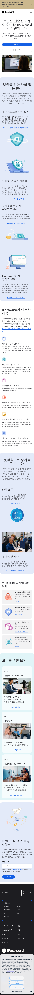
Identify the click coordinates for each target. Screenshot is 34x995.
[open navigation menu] (31, 12)
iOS (5, 913)
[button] (26, 893)
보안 (6, 893)
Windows (7, 909)
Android (6, 916)
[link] (17, 44)
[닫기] (31, 4)
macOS (6, 906)
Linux (18, 909)
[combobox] (26, 893)
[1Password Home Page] (8, 12)
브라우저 (19, 906)
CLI (18, 913)
